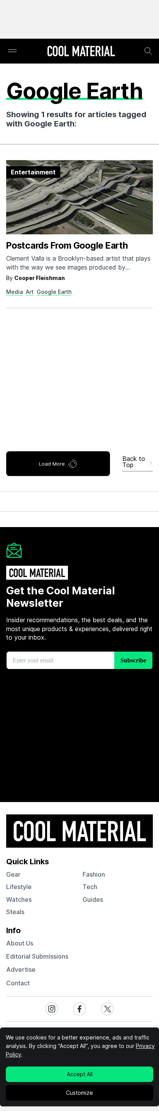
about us (19, 943)
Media (14, 291)
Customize (79, 1092)
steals (15, 912)
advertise (21, 969)
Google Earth (54, 291)
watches (19, 899)
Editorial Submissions (37, 956)
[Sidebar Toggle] (12, 51)
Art (30, 291)
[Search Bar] (148, 51)
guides (93, 899)
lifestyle (19, 887)
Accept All (80, 1074)
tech (90, 887)
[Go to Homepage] (81, 52)
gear (13, 874)
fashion (94, 874)
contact (18, 983)
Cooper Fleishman (39, 278)
